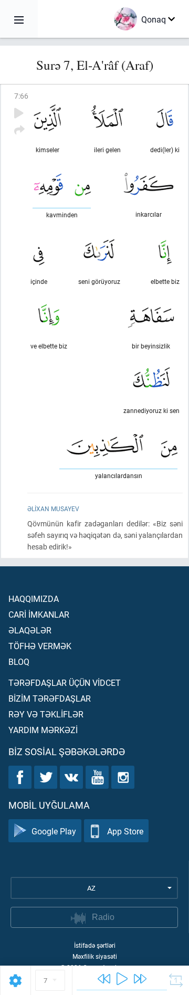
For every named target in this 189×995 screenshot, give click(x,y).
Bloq (18, 661)
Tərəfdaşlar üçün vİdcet (64, 682)
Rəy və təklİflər (45, 713)
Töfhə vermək (39, 645)
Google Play (54, 831)
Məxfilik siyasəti (94, 956)
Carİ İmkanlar (38, 614)
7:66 (21, 96)
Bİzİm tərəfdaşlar (49, 698)
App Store (125, 831)
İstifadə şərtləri (95, 945)
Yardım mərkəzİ (43, 729)
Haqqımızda (33, 598)
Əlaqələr (29, 630)
